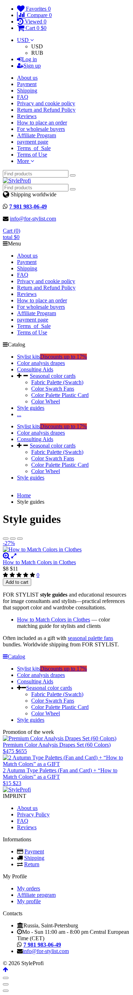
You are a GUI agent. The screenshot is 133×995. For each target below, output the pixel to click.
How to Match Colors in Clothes (39, 562)
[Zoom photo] (6, 556)
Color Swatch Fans (52, 389)
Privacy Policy (33, 814)
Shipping (27, 91)
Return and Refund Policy (46, 110)
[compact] (20, 539)
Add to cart (17, 582)
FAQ (22, 97)
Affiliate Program (36, 135)
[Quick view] (13, 556)
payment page (32, 142)
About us (27, 78)
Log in (29, 59)
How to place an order (42, 123)
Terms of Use (32, 155)
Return (31, 864)
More (24, 161)
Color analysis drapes (41, 363)
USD (23, 40)
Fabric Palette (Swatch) (57, 382)
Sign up (32, 66)
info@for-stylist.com (33, 219)
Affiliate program (36, 895)
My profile (29, 901)
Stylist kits (52, 357)
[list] (13, 539)
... (19, 414)
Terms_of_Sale (34, 148)
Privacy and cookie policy (46, 103)
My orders (28, 888)
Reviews (27, 116)
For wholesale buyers (41, 129)
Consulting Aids (35, 369)
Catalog (16, 656)
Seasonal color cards (53, 376)
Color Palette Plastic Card (60, 395)
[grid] (6, 539)
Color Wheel (45, 401)
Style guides (30, 408)
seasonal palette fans (90, 638)
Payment (27, 84)
